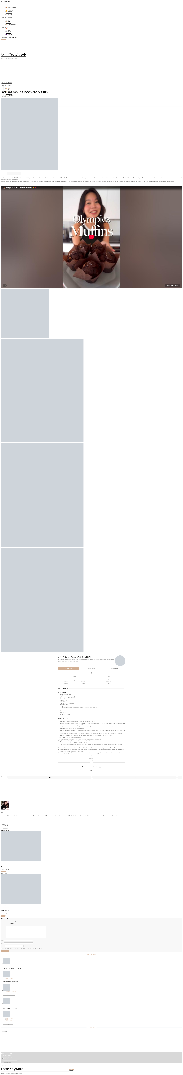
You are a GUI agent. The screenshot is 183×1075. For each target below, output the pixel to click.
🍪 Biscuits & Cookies (11, 7)
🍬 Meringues (9, 14)
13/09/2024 (6, 913)
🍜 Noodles (8, 18)
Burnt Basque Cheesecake (10, 1008)
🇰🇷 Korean (8, 31)
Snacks (8, 26)
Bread (4, 862)
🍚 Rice (7, 20)
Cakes (5, 87)
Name (2, 940)
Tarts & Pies (9, 1020)
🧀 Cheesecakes (10, 10)
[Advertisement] (43, 791)
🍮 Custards (9, 13)
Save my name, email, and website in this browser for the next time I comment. (22, 948)
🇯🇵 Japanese (9, 30)
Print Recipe (69, 668)
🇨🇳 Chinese (8, 28)
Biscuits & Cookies (11, 991)
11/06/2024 (6, 869)
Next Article (4, 873)
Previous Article (5, 830)
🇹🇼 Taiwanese (9, 34)
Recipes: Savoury (7, 17)
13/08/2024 (6, 96)
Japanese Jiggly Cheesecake (10, 981)
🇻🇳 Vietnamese (9, 36)
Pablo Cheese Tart (8, 1024)
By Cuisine (6, 27)
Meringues (6, 907)
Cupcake (5, 825)
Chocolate (6, 824)
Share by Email (114, 668)
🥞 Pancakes (9, 11)
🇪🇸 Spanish (8, 33)
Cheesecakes (9, 978)
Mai (2, 812)
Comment (3, 937)
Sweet (7, 1019)
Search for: (4, 1065)
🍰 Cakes (8, 8)
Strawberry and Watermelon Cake (12, 968)
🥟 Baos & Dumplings (11, 24)
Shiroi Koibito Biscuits (9, 995)
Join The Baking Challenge (10, 37)
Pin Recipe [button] (92, 668)
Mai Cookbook (6, 1)
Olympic (5, 828)
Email (2, 943)
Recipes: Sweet (7, 6)
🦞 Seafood (8, 23)
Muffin (5, 827)
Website (2, 946)
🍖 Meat (8, 21)
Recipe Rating (4, 923)
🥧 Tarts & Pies (9, 16)
